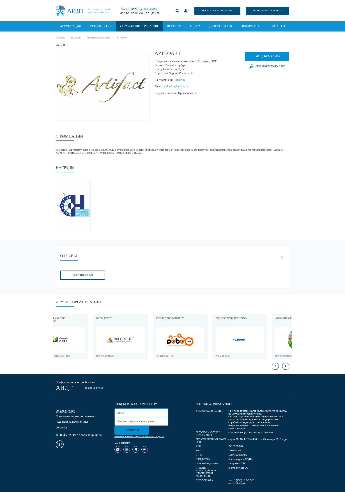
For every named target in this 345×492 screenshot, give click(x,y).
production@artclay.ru (175, 86)
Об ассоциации (65, 410)
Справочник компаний (139, 26)
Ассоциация (70, 26)
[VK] (126, 449)
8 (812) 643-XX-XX (267, 56)
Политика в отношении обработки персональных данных (139, 437)
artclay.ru (180, 79)
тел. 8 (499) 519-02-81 (241, 480)
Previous (275, 366)
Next (285, 366)
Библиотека (250, 26)
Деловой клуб (220, 26)
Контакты (277, 26)
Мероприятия (101, 26)
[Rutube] (144, 449)
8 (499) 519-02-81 (141, 9)
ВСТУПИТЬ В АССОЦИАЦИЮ (217, 10)
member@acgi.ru (238, 467)
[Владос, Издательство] (202, 340)
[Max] (117, 449)
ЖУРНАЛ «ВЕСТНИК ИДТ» (267, 10)
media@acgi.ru (237, 483)
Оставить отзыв (82, 275)
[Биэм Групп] (83, 340)
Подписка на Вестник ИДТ (72, 421)
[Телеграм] (135, 449)
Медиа (195, 26)
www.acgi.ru (239, 413)
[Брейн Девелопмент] (142, 340)
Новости (174, 26)
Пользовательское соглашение (75, 416)
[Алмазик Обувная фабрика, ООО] (262, 340)
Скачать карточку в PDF (270, 66)
